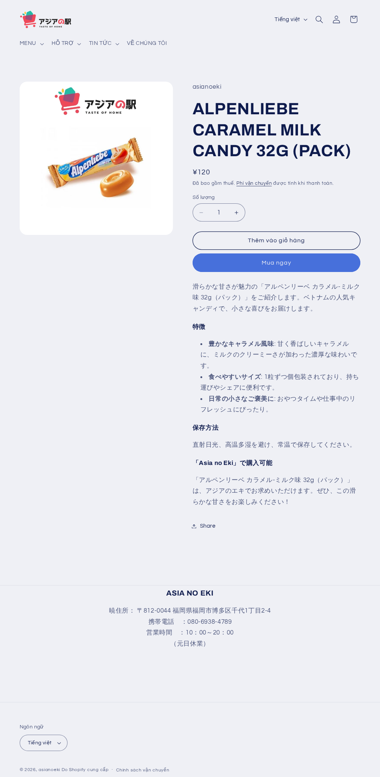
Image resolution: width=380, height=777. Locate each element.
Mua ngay (276, 263)
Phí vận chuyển (254, 183)
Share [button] (208, 526)
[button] (31, 44)
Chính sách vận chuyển (142, 770)
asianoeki (49, 770)
